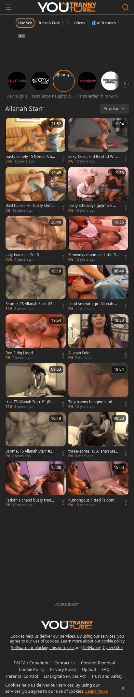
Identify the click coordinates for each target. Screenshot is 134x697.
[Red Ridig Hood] (36, 337)
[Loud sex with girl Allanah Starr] (98, 288)
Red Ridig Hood (19, 353)
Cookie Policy (32, 669)
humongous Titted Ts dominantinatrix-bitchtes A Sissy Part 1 (93, 500)
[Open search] (125, 7)
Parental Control (22, 676)
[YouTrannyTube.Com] (67, 7)
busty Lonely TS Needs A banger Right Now (30, 156)
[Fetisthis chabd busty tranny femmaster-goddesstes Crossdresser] (36, 484)
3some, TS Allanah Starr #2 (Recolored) (29, 304)
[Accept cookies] (123, 688)
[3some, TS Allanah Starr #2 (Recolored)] (36, 288)
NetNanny (92, 647)
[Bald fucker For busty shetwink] (36, 190)
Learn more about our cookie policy (93, 641)
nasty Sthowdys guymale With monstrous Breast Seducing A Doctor (93, 205)
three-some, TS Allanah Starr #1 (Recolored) (93, 451)
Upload (89, 669)
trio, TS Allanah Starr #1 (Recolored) (30, 402)
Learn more (96, 691)
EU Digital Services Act (65, 676)
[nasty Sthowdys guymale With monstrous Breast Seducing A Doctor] (98, 190)
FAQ (105, 669)
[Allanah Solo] (98, 337)
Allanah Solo (78, 353)
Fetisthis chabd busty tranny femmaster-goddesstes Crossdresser (30, 500)
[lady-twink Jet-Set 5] (36, 239)
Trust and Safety (107, 676)
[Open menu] (8, 7)
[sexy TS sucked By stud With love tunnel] (98, 141)
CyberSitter (113, 647)
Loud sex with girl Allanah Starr (92, 304)
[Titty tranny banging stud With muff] (98, 386)
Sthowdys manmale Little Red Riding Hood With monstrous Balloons (93, 255)
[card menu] (63, 159)
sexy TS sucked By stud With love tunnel (93, 156)
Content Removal (98, 663)
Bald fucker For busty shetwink (31, 205)
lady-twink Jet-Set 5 (22, 255)
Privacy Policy (63, 669)
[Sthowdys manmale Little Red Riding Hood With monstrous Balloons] (98, 239)
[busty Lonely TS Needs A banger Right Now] (36, 141)
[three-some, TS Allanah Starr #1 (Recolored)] (98, 435)
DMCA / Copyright (31, 663)
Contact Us (64, 663)
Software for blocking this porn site (43, 647)
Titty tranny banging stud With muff (93, 402)
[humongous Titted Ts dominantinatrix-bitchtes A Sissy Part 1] (98, 484)
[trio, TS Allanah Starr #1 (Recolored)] (36, 386)
